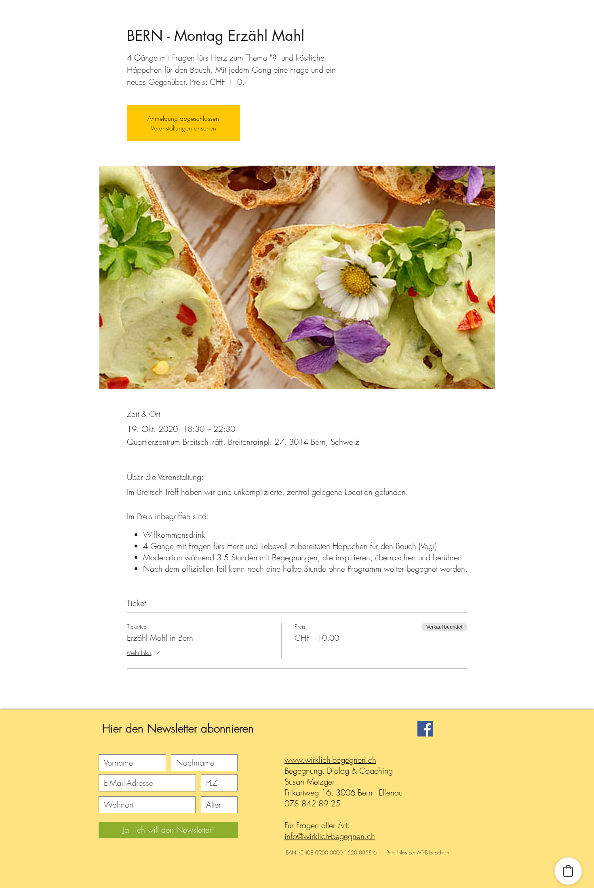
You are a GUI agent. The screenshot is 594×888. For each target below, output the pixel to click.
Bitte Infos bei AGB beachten (417, 852)
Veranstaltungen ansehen (183, 128)
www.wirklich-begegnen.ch (330, 759)
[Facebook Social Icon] (425, 728)
